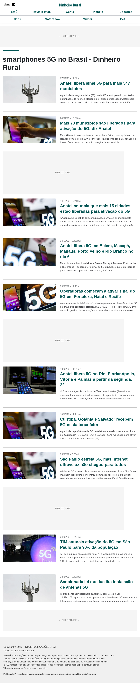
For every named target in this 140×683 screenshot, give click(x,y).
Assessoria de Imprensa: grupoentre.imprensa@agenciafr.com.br (62, 674)
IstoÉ (14, 11)
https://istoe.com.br (14, 668)
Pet (122, 19)
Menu (17, 19)
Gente (70, 11)
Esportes (126, 11)
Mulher (87, 19)
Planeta (98, 11)
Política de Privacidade (15, 674)
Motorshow (52, 19)
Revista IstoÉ (42, 11)
